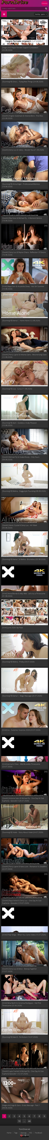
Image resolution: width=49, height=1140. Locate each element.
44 (29, 1121)
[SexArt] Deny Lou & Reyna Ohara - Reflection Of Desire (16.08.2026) (24, 253)
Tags (16, 1133)
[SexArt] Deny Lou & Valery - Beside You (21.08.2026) (23, 150)
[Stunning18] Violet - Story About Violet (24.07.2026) (22, 832)
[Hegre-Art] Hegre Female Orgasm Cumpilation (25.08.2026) (20, 48)
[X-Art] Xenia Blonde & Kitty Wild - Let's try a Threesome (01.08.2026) (23, 594)
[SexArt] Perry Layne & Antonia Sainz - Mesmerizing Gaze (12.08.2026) (24, 355)
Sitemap (23, 1133)
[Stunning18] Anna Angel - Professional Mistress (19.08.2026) (21, 185)
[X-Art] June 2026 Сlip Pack (12, 627)
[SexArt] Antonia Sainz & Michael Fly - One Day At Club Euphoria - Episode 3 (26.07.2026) (23, 799)
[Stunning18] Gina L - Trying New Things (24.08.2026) (22, 81)
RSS (30, 1133)
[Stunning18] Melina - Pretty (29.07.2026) (18, 662)
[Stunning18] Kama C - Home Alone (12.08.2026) (21, 320)
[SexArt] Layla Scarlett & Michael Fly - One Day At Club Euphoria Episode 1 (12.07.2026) (23, 1072)
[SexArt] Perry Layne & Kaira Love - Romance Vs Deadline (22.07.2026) (24, 867)
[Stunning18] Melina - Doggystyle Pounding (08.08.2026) (24, 491)
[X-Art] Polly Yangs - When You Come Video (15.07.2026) (24, 935)
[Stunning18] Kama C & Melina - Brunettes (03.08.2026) (24, 559)
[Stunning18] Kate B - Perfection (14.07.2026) (20, 1037)
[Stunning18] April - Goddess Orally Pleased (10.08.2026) (19, 424)
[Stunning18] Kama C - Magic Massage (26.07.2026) (22, 696)
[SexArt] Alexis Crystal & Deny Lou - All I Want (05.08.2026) (19, 526)
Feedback (38, 1133)
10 (19, 1121)
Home (9, 1133)
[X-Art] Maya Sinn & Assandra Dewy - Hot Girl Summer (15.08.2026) (23, 287)
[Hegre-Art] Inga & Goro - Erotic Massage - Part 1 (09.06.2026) (21, 1106)
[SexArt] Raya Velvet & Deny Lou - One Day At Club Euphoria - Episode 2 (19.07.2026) (21, 901)
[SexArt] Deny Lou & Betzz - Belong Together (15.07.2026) (19, 970)
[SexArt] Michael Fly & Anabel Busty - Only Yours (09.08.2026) (20, 458)
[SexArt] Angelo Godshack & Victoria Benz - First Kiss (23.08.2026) (22, 117)
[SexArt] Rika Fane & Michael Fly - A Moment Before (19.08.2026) (22, 219)
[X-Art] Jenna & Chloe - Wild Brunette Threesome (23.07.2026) (21, 765)
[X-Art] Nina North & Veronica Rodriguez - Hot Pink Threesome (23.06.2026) (21, 1004)
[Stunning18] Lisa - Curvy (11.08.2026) (17, 389)
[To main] (14, 3)
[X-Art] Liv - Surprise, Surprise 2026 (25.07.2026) (21, 730)
